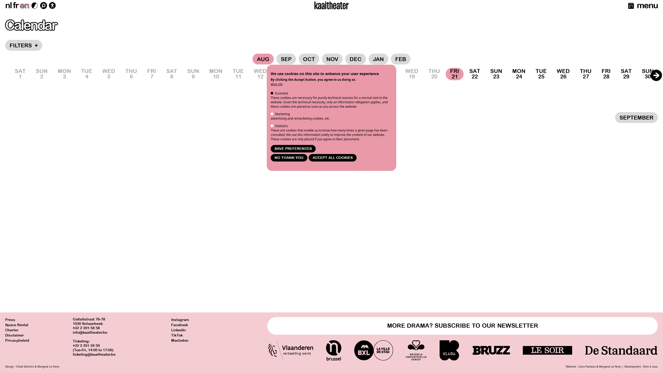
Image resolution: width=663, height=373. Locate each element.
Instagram (180, 320)
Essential (281, 93)
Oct (309, 59)
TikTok (177, 335)
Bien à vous (650, 366)
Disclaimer (14, 335)
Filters (24, 45)
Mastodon (179, 340)
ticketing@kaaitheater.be (94, 354)
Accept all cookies (333, 158)
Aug (263, 59)
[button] (656, 75)
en (24, 5)
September (636, 117)
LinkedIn (178, 330)
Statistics (281, 126)
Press (10, 320)
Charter (11, 330)
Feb (400, 59)
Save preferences (293, 149)
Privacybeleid (17, 340)
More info (277, 84)
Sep (286, 59)
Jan (378, 59)
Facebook (179, 325)
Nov (332, 59)
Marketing (282, 114)
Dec (356, 59)
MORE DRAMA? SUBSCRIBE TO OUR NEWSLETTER (462, 326)
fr (15, 5)
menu (647, 5)
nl (8, 5)
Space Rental (16, 325)
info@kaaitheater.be (90, 332)
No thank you (289, 158)
